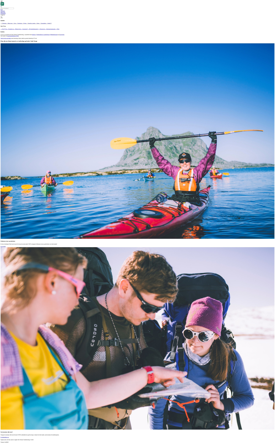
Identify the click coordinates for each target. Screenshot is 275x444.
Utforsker (3, 11)
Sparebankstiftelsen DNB (13, 36)
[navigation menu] (1, 16)
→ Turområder (42, 23)
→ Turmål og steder (30, 23)
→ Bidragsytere (17, 29)
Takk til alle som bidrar (6, 38)
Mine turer (3, 12)
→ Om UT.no (4, 29)
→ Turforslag (19, 23)
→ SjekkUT (49, 23)
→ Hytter (24, 23)
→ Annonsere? (24, 29)
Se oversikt (3, 246)
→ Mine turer (9, 23)
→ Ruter (37, 23)
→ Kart (14, 23)
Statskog (34, 34)
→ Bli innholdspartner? (33, 29)
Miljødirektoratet (54, 34)
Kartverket (61, 34)
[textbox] (7, 8)
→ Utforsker (3, 23)
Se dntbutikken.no (5, 437)
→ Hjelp (57, 29)
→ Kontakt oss (10, 29)
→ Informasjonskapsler (50, 29)
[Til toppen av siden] (2, 17)
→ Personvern (41, 29)
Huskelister (3, 13)
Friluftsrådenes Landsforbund (43, 34)
